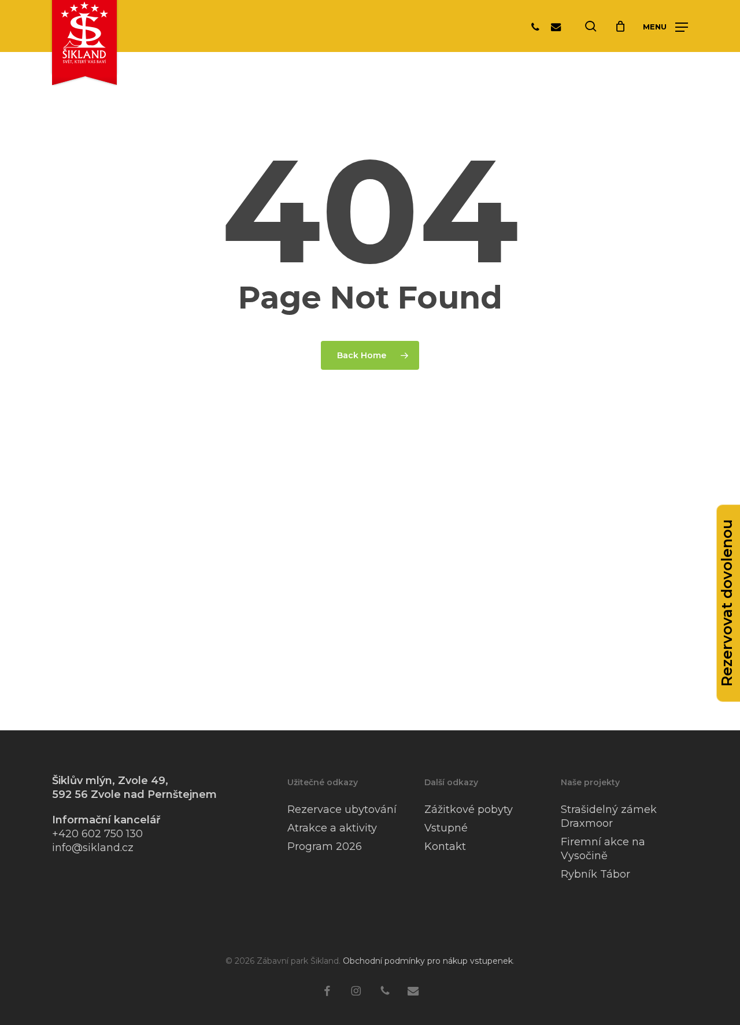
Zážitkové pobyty (468, 809)
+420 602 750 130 (97, 833)
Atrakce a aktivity (332, 828)
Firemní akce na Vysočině (603, 848)
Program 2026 (324, 846)
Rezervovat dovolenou (726, 603)
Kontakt (445, 846)
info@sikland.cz (93, 847)
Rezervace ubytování (342, 809)
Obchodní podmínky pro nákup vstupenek (428, 961)
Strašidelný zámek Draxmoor (609, 816)
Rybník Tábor (595, 874)
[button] (665, 26)
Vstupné (446, 828)
